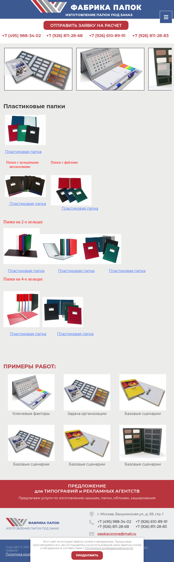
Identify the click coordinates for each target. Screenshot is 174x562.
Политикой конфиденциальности (109, 548)
